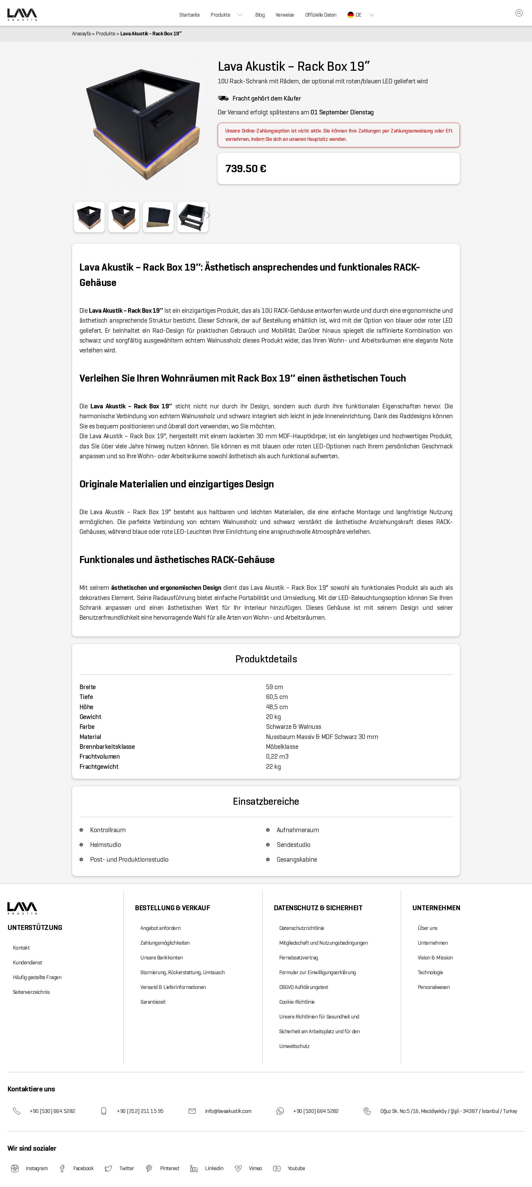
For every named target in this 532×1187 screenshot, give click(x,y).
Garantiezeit (152, 1001)
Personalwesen (433, 987)
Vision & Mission (435, 957)
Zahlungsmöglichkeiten (164, 942)
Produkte (220, 14)
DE (359, 14)
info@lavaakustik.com (228, 1111)
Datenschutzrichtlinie (301, 928)
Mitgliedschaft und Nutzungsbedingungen (323, 942)
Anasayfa (81, 33)
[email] (192, 1111)
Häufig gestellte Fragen (37, 977)
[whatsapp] (280, 1111)
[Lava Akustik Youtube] (276, 1168)
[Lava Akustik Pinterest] (149, 1168)
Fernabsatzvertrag (298, 957)
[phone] (16, 1111)
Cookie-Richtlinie (297, 1001)
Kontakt (21, 947)
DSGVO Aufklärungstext (303, 987)
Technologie (430, 972)
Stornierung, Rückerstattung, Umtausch (182, 972)
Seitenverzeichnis (31, 992)
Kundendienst (27, 962)
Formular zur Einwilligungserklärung (317, 972)
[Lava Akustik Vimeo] (238, 1168)
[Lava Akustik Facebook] (62, 1168)
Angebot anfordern (160, 928)
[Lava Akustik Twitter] (108, 1168)
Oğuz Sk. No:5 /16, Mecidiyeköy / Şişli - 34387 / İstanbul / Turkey (448, 1111)
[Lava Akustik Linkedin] (194, 1168)
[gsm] (104, 1111)
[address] (367, 1111)
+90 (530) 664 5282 (52, 1111)
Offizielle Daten (321, 14)
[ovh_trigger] (208, 215)
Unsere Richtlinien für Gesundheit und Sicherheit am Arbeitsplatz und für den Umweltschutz (319, 1031)
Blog (259, 14)
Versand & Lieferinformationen (173, 987)
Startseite (189, 14)
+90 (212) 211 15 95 (140, 1111)
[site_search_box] (519, 13)
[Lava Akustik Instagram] (14, 1168)
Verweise (285, 14)
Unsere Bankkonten (161, 957)
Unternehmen (433, 942)
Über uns (427, 928)
